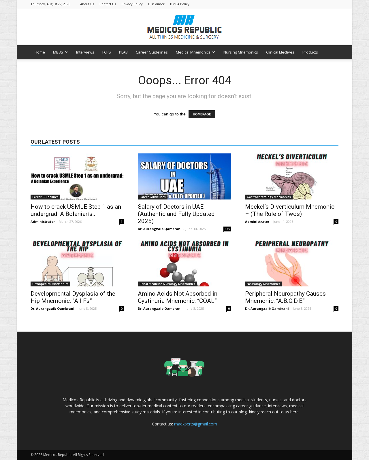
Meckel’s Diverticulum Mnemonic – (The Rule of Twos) (289, 210)
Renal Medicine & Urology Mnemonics (167, 284)
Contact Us (107, 4)
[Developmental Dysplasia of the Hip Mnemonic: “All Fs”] (77, 263)
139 (227, 229)
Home (40, 52)
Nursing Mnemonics (240, 52)
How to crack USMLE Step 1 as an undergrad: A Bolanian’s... (76, 210)
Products (310, 52)
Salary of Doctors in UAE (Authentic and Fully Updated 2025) (176, 214)
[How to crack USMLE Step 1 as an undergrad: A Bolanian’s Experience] (77, 176)
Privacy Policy (132, 4)
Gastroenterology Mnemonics (269, 197)
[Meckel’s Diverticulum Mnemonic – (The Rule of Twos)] (291, 176)
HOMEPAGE (202, 114)
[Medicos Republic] (184, 27)
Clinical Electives (280, 52)
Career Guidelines (152, 52)
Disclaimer (156, 4)
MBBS (58, 52)
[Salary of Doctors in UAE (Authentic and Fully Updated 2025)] (184, 176)
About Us (87, 4)
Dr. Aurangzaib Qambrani (160, 229)
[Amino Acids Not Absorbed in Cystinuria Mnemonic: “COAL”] (184, 263)
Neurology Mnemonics (263, 284)
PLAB (123, 52)
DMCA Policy (179, 4)
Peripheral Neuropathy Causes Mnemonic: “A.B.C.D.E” (285, 297)
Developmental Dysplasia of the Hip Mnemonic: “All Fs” (73, 297)
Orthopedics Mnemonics (50, 284)
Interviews (85, 52)
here (294, 412)
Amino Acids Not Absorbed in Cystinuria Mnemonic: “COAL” (177, 297)
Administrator (43, 221)
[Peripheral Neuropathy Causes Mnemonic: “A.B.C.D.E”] (291, 263)
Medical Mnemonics (193, 52)
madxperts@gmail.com (195, 424)
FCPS (106, 52)
